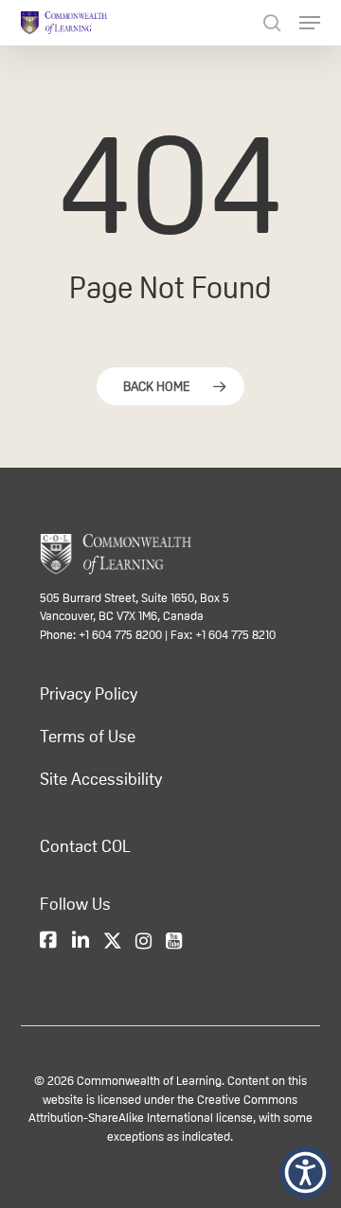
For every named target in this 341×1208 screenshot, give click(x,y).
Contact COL (85, 846)
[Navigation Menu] (309, 22)
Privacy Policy (88, 693)
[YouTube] (174, 942)
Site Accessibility (101, 779)
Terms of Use (87, 736)
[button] (305, 1172)
